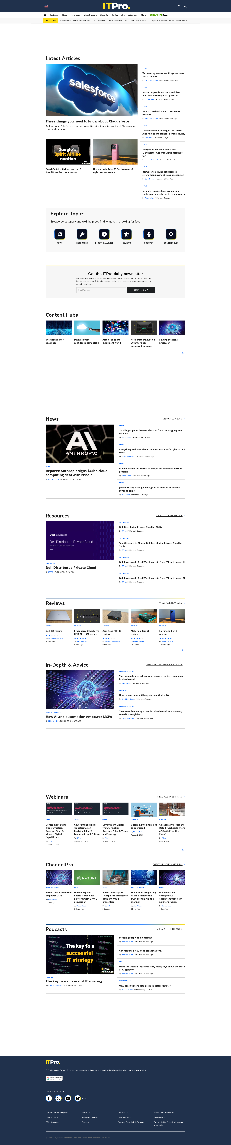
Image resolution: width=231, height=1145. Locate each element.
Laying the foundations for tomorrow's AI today (172, 20)
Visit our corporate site (134, 1070)
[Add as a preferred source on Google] (54, 1078)
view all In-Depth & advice (164, 664)
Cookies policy (124, 1117)
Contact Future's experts (57, 1112)
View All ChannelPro (168, 864)
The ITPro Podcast (139, 20)
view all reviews (171, 603)
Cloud (64, 15)
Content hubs (118, 15)
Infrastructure (90, 15)
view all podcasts (170, 929)
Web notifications (90, 1117)
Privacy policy (52, 1117)
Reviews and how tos (118, 20)
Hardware (75, 15)
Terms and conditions (164, 1112)
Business (54, 15)
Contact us (123, 1112)
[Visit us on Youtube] (68, 1098)
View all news (173, 418)
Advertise (133, 15)
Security (104, 15)
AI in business (99, 20)
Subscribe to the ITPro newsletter (75, 20)
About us (86, 1112)
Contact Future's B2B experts (131, 1122)
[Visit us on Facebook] (49, 1098)
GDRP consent (52, 1122)
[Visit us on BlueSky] (77, 1098)
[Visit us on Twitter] (58, 1098)
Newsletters (159, 1117)
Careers (85, 1122)
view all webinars (170, 796)
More (143, 15)
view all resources (169, 515)
